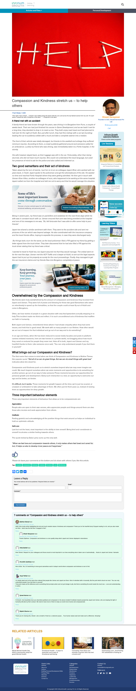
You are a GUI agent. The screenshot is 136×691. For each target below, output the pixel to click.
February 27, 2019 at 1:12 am (24, 598)
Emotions (49, 465)
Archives (43, 676)
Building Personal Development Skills (52, 671)
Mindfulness (62, 465)
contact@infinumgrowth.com (105, 667)
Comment (17, 491)
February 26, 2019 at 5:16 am (24, 578)
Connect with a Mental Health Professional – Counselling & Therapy (111, 188)
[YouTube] (110, 673)
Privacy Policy (45, 673)
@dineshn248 (111, 125)
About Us (44, 667)
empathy (18, 465)
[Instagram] (107, 673)
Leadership (72, 676)
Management (73, 678)
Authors (43, 669)
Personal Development (102, 11)
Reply (17, 531)
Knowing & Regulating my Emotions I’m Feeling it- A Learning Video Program (111, 265)
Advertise (44, 675)
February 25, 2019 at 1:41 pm (24, 564)
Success (71, 682)
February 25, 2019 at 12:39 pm (28, 536)
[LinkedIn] (104, 673)
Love (55, 465)
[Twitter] (101, 673)
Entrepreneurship (74, 680)
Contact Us (44, 678)
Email (70, 484)
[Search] (122, 4)
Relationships (73, 669)
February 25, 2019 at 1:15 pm (24, 550)
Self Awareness (73, 667)
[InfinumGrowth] (20, 669)
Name (16, 484)
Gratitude (42, 465)
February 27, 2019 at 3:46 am (24, 614)
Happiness (72, 675)
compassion (26, 465)
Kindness (34, 465)
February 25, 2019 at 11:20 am (24, 524)
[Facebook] (98, 673)
